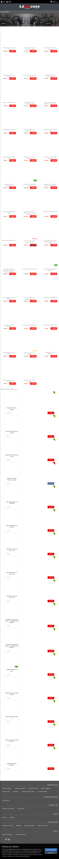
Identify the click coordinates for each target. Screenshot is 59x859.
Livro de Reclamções (42, 791)
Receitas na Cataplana (7, 834)
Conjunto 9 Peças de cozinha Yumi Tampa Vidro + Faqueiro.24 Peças (9, 270)
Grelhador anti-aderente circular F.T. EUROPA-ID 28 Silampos (11, 621)
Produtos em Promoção (7, 825)
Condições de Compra (33, 788)
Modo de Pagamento (45, 788)
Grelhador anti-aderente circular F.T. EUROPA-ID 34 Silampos (11, 646)
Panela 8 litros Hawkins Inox (9, 240)
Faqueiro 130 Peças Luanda (29, 269)
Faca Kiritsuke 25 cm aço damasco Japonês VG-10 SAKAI (50, 242)
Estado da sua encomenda (8, 808)
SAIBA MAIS (51, 852)
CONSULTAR (33, 245)
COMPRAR (12, 51)
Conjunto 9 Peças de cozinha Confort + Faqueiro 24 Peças (29, 213)
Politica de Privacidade (20, 788)
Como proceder (21, 808)
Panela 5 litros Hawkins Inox (29, 325)
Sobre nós (4, 817)
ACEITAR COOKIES (50, 849)
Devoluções (15, 791)
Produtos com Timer (42, 825)
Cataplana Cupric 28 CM (9, 129)
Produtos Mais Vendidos (29, 825)
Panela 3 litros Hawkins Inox (50, 325)
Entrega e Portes (6, 791)
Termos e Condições (7, 788)
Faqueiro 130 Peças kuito (9, 102)
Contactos (12, 817)
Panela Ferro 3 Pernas (21, 834)
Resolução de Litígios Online (28, 791)
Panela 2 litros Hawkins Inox (50, 297)
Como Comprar (5, 800)
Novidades (18, 825)
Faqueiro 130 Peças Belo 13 (50, 211)
